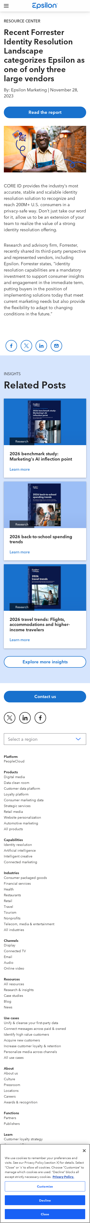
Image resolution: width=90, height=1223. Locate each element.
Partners (10, 1117)
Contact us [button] (45, 696)
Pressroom (12, 1084)
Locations (11, 1090)
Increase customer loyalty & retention (32, 1045)
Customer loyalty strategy (23, 1138)
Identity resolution (18, 844)
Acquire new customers (22, 1040)
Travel (8, 906)
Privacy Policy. (63, 1176)
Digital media (14, 776)
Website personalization (22, 817)
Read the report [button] (45, 112)
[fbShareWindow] (11, 346)
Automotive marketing (21, 823)
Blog (7, 1001)
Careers (10, 1096)
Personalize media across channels (30, 1051)
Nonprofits (12, 918)
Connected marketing (20, 861)
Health (9, 889)
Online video (14, 968)
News (8, 1007)
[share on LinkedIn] (25, 718)
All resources (14, 983)
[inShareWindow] (41, 346)
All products (13, 828)
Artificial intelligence (20, 850)
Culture (9, 1078)
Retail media (13, 811)
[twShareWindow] (26, 346)
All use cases (14, 1057)
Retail (8, 900)
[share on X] (9, 718)
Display (9, 945)
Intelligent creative (18, 856)
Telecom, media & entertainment (29, 923)
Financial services (17, 883)
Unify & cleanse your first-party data (31, 1022)
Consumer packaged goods (25, 877)
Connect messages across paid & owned (35, 1028)
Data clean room (16, 782)
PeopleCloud (14, 761)
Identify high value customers (26, 1034)
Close (45, 1214)
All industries (14, 929)
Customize (45, 1186)
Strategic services (17, 805)
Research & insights (19, 989)
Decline (45, 1200)
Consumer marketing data (23, 799)
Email (8, 956)
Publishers (12, 1123)
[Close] (84, 1150)
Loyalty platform (16, 794)
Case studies (13, 995)
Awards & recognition (20, 1102)
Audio (8, 962)
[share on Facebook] (40, 718)
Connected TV (15, 950)
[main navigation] (6, 5)
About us (11, 1073)
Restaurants (12, 894)
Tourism (10, 912)
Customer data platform (22, 788)
